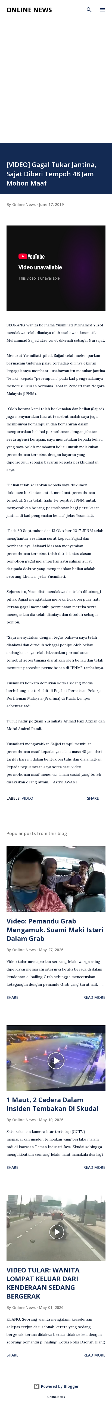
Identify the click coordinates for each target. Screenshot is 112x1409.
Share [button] (93, 798)
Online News (29, 9)
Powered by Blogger (59, 1386)
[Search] (89, 10)
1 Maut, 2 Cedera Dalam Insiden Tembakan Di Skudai (53, 1104)
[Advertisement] (56, 84)
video (27, 798)
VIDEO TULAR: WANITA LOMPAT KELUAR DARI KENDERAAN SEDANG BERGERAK (43, 1282)
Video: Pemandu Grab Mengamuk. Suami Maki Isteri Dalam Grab (55, 929)
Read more (94, 997)
